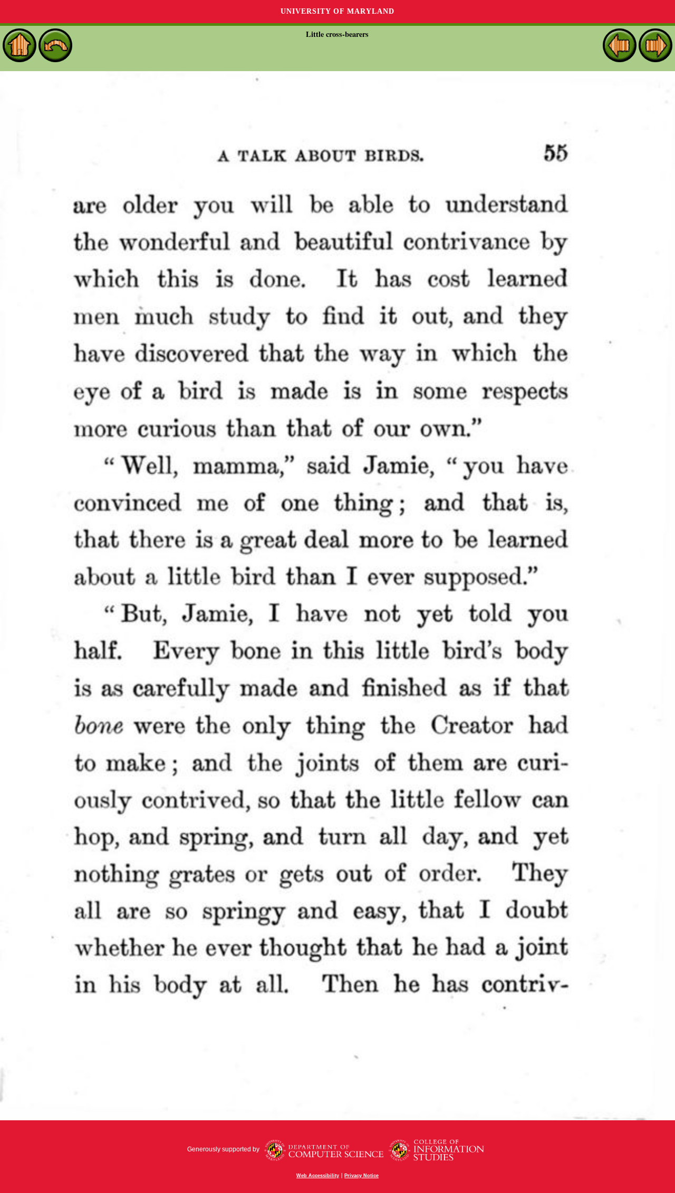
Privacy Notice (361, 1175)
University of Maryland (337, 11)
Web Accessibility (317, 1175)
